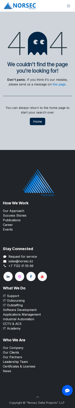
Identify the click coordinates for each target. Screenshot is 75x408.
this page (59, 84)
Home (37, 121)
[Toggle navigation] (68, 6)
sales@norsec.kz (20, 261)
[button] (37, 397)
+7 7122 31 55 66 (20, 266)
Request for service (22, 256)
